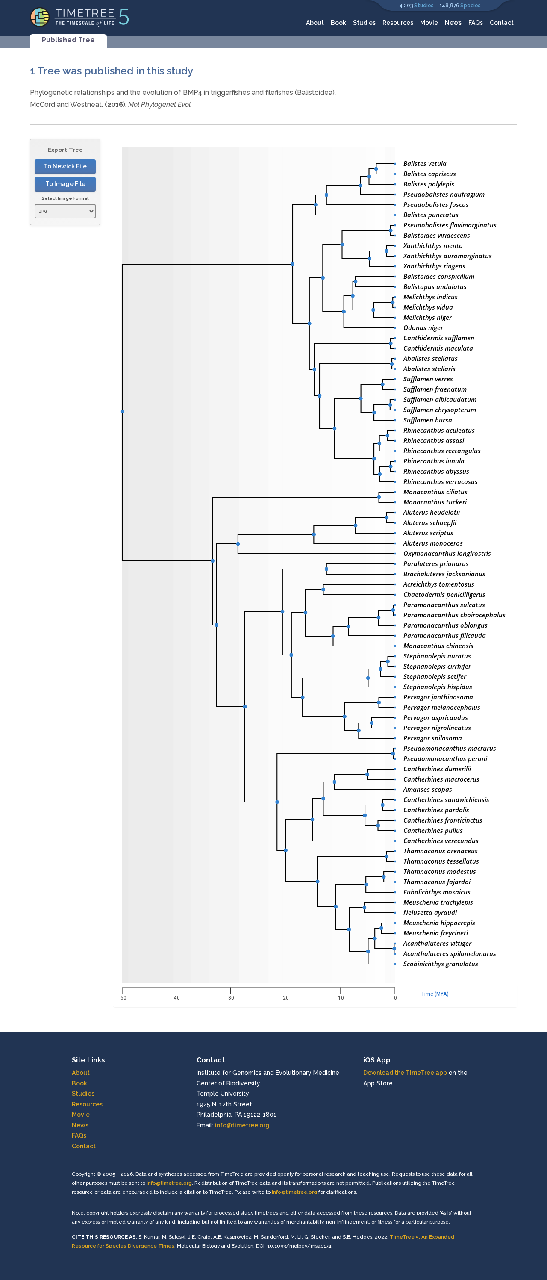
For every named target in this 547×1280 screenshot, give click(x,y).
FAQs (475, 22)
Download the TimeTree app (405, 1072)
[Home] (79, 16)
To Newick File (65, 166)
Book (338, 22)
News (453, 22)
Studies (424, 6)
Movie (429, 22)
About (315, 22)
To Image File (65, 183)
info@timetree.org (242, 1125)
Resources (397, 22)
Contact (502, 22)
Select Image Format (65, 198)
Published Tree (68, 40)
